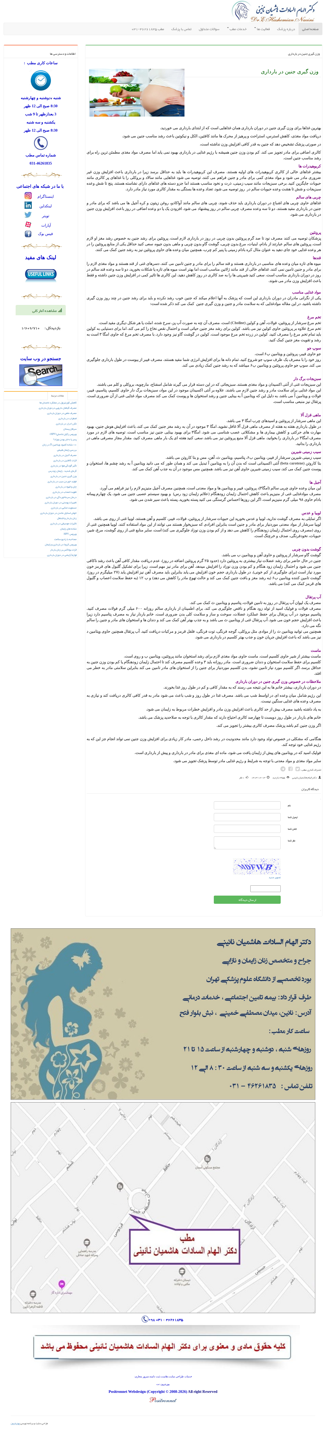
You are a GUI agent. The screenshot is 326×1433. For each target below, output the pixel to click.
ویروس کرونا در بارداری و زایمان (61, 544)
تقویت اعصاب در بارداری (65, 491)
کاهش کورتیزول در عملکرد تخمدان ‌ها (58, 402)
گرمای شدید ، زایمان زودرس (62, 470)
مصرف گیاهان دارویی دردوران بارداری (58, 407)
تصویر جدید (275, 877)
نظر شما (291, 840)
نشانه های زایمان (68, 528)
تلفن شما (292, 828)
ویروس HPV (70, 533)
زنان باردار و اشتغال (67, 518)
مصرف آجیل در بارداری (65, 455)
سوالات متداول (209, 28)
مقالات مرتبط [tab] (57, 395)
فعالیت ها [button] (263, 28)
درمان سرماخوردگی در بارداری (61, 497)
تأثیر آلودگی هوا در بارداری (64, 465)
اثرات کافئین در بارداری (65, 460)
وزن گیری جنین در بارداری (63, 476)
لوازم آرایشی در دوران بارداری (62, 554)
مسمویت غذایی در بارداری (64, 507)
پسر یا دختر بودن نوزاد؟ (65, 439)
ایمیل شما (292, 817)
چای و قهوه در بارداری (66, 486)
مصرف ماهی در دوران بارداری (62, 413)
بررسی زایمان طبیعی (67, 449)
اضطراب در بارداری (67, 418)
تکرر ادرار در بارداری (66, 423)
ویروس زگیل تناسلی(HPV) (63, 434)
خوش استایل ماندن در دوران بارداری (58, 512)
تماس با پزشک (181, 28)
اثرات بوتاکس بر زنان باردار (63, 549)
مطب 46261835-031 (147, 28)
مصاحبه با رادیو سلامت (65, 539)
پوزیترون (15, 1423)
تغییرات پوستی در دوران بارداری (61, 502)
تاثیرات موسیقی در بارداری (63, 523)
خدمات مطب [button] (238, 28)
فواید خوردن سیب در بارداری (62, 481)
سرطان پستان (70, 428)
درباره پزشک (286, 28)
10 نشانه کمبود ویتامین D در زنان (59, 444)
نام (289, 805)
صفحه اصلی (309, 28)
